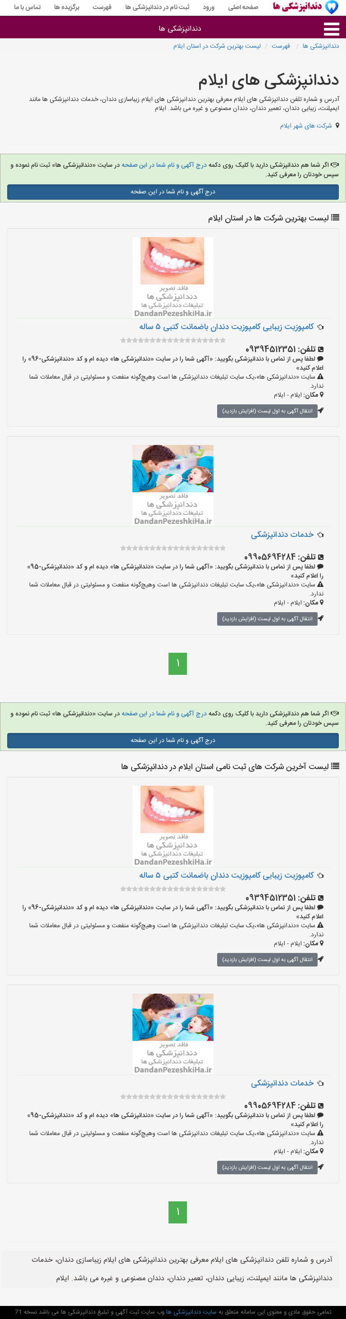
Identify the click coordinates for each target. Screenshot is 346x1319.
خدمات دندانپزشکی (282, 535)
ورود (208, 7)
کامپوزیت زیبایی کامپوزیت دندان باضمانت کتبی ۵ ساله (226, 327)
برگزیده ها (66, 7)
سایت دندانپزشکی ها (190, 1312)
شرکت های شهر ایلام (306, 126)
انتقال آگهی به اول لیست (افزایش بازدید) (267, 411)
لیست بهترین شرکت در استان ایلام (217, 46)
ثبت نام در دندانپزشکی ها (157, 7)
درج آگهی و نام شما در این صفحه (163, 165)
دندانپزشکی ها (180, 29)
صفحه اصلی (243, 7)
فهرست (102, 7)
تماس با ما (27, 7)
